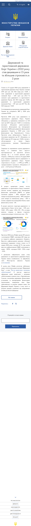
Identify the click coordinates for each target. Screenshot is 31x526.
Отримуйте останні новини (15, 315)
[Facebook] (12, 303)
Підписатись (15, 326)
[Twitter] (16, 303)
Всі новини (12, 297)
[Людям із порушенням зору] (28, 4)
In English (22, 4)
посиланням (6, 263)
